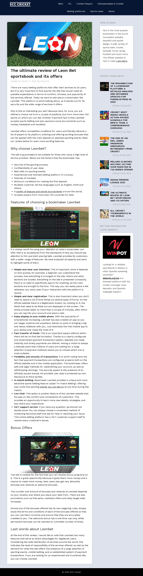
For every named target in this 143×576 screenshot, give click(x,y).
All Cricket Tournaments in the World (120, 213)
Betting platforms (76, 11)
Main (60, 4)
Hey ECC (44, 81)
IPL (70, 4)
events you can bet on (52, 387)
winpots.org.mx (111, 278)
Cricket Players (84, 4)
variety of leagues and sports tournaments (39, 191)
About (112, 11)
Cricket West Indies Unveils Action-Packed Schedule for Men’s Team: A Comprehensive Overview (120, 120)
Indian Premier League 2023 (119, 181)
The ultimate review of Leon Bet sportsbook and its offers (120, 196)
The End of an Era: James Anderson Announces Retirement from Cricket (121, 145)
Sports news (96, 11)
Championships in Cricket (110, 4)
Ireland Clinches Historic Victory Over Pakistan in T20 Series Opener (121, 165)
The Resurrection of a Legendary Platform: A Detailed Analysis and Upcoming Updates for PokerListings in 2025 (121, 92)
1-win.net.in (121, 61)
